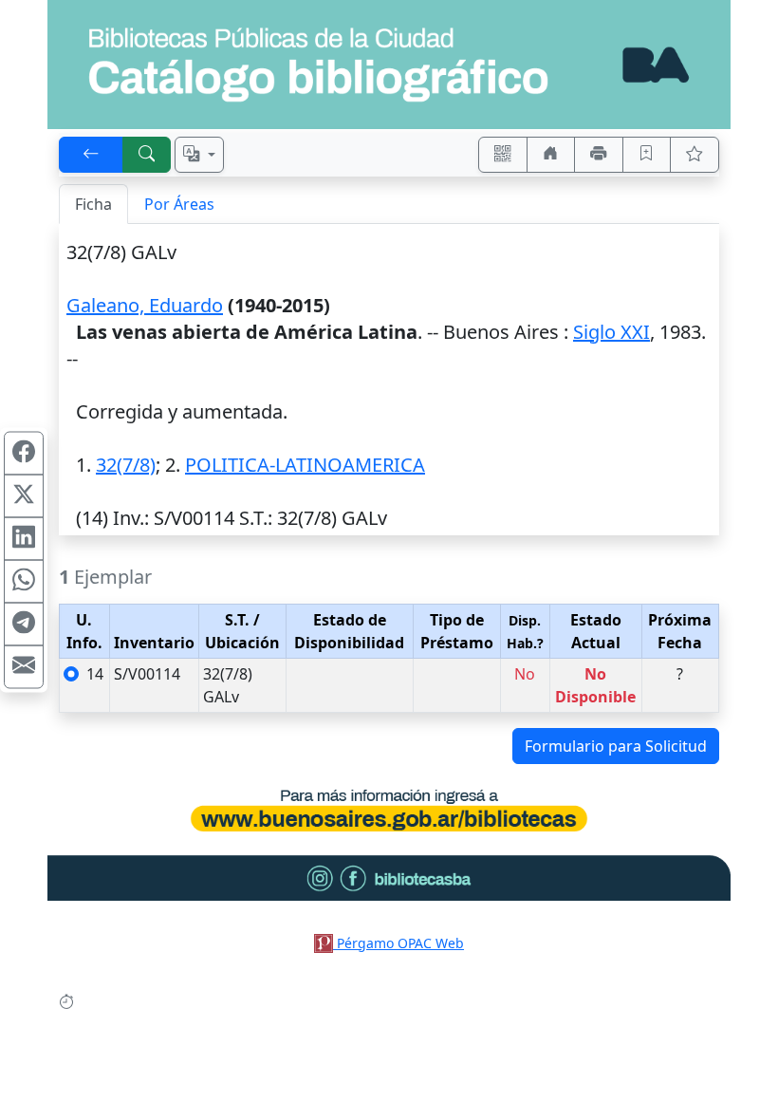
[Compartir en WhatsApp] (24, 582)
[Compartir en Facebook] (24, 454)
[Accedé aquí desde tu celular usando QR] (503, 155)
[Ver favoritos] (694, 155)
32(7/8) (126, 464)
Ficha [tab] (93, 204)
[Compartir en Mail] (24, 667)
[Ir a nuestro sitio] (551, 155)
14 (94, 673)
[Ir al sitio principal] (389, 64)
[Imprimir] (598, 155)
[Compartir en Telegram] (24, 624)
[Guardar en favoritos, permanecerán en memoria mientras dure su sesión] (647, 155)
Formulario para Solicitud (616, 746)
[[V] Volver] (91, 155)
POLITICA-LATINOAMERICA (305, 464)
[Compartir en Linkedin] (24, 539)
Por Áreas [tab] (179, 204)
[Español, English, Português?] (199, 155)
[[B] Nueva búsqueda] (147, 155)
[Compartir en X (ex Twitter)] (24, 496)
